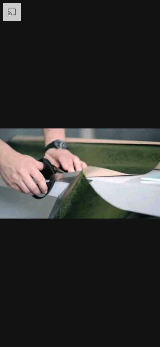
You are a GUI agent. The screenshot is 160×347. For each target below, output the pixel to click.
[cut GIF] (80, 173)
